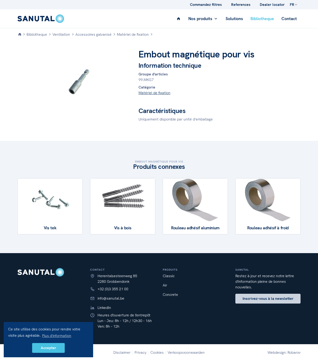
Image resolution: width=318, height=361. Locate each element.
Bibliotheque (262, 18)
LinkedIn (104, 307)
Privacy (140, 352)
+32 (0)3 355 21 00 (113, 289)
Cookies (157, 352)
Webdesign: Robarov (284, 352)
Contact (289, 18)
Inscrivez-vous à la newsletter (268, 298)
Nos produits (200, 18)
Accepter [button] (48, 347)
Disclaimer (122, 352)
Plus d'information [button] (56, 335)
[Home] (19, 34)
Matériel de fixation (154, 92)
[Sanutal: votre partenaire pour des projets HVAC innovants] (40, 18)
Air (165, 285)
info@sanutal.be (111, 298)
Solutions (234, 18)
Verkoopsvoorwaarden (186, 352)
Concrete (170, 294)
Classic (169, 275)
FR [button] (292, 4)
